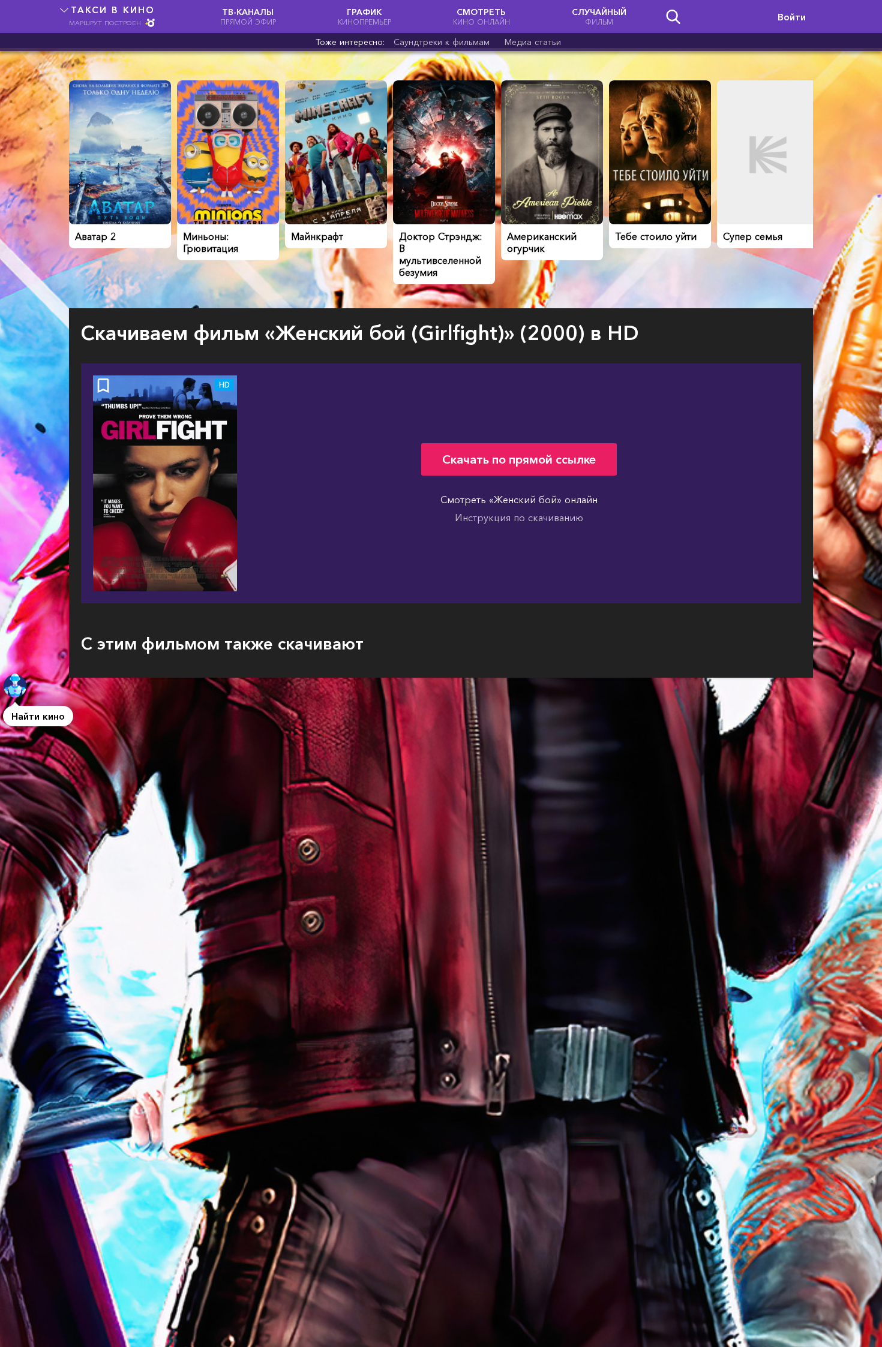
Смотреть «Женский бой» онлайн (519, 500)
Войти (792, 17)
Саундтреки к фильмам (442, 42)
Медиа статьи (533, 42)
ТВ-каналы (248, 16)
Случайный (599, 16)
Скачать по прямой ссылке (519, 459)
